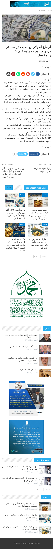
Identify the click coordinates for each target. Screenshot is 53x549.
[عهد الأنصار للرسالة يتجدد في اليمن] (45, 349)
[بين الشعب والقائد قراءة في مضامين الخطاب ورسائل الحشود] (45, 361)
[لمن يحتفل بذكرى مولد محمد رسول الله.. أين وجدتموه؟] (45, 338)
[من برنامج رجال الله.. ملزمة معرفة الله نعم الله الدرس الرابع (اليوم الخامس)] (45, 481)
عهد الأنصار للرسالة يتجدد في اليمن (24, 347)
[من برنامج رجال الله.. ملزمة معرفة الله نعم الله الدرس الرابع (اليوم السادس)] (45, 469)
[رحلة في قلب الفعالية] (45, 373)
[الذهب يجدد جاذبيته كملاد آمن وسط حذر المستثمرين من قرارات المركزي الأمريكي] (38, 200)
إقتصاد (45, 195)
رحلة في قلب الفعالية (29, 370)
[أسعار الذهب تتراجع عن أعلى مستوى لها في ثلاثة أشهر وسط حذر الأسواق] (38, 230)
